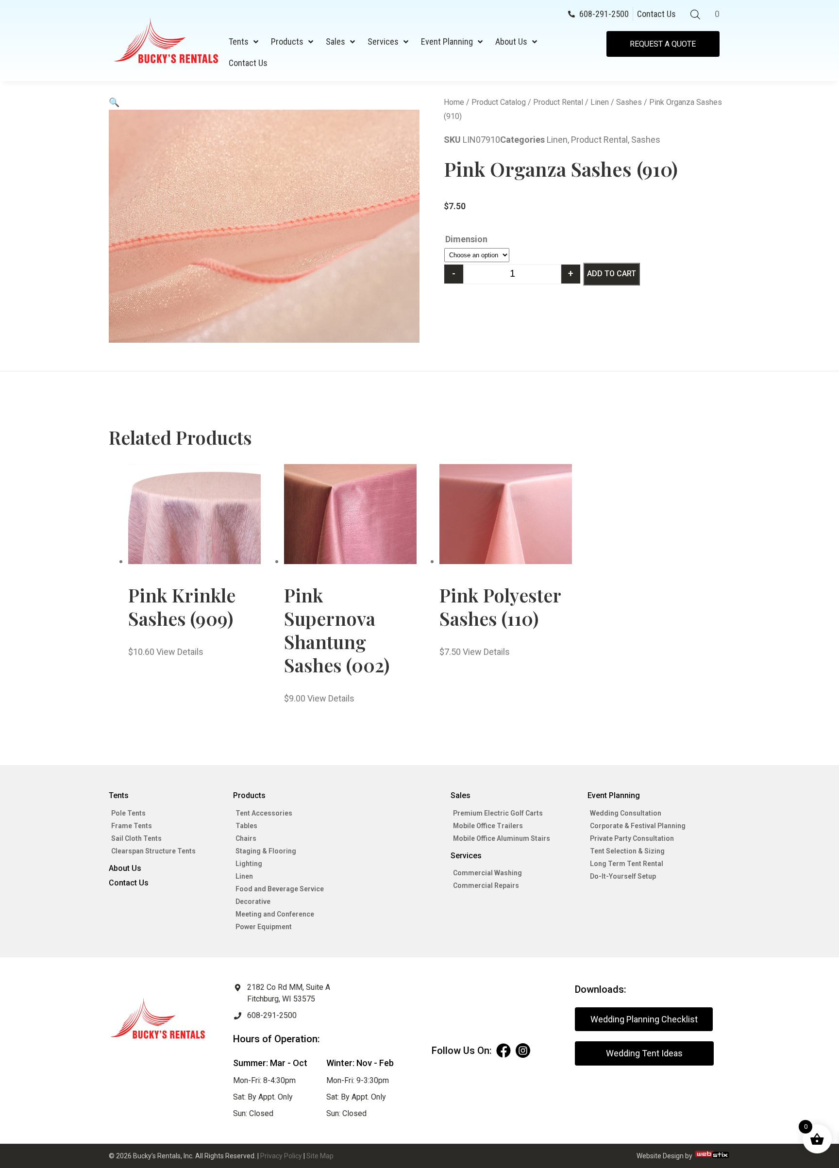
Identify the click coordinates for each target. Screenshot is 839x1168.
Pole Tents (128, 813)
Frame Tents (131, 826)
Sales (335, 41)
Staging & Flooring (265, 851)
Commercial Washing (487, 873)
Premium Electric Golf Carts (498, 813)
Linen (599, 102)
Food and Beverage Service (279, 889)
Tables (246, 826)
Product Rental (558, 102)
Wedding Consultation (625, 813)
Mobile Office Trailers (488, 826)
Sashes (629, 102)
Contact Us (248, 63)
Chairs (245, 838)
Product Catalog (498, 102)
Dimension (466, 239)
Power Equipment (263, 927)
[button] (114, 102)
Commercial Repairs (486, 885)
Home (454, 102)
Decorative (252, 901)
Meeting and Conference (274, 914)
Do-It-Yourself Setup (623, 876)
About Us (511, 41)
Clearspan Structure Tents (153, 851)
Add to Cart (611, 273)
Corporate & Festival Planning (638, 826)
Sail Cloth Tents (136, 838)
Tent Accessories (263, 813)
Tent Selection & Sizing (627, 851)
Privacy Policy (281, 1156)
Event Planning (447, 41)
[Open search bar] (695, 14)
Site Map (320, 1156)
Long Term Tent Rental (626, 864)
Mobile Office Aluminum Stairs (501, 838)
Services (383, 41)
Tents (239, 41)
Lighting (248, 864)
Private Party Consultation (632, 838)
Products (287, 41)
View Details (179, 652)
